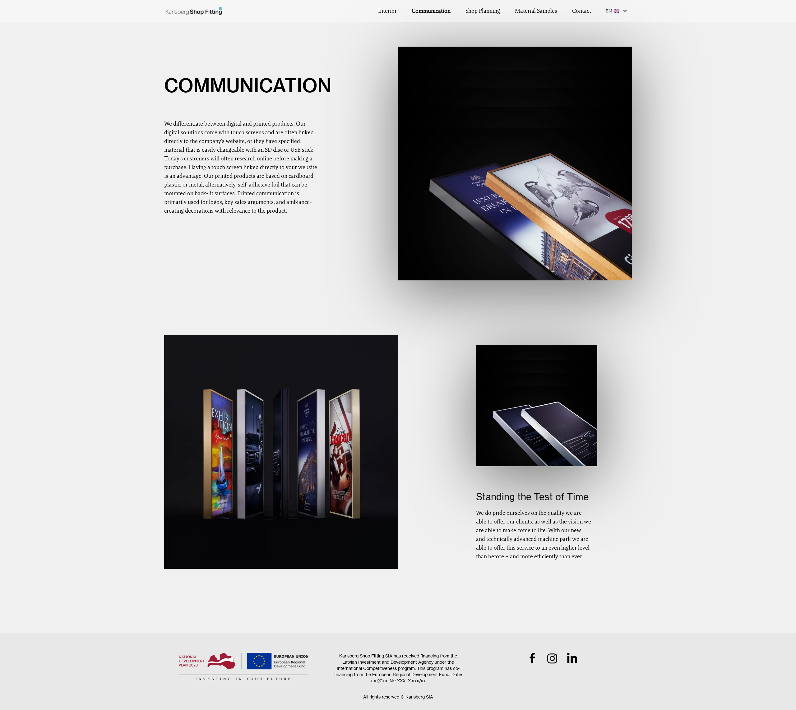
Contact (581, 10)
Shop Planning (482, 10)
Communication (431, 10)
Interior (387, 10)
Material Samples (536, 10)
